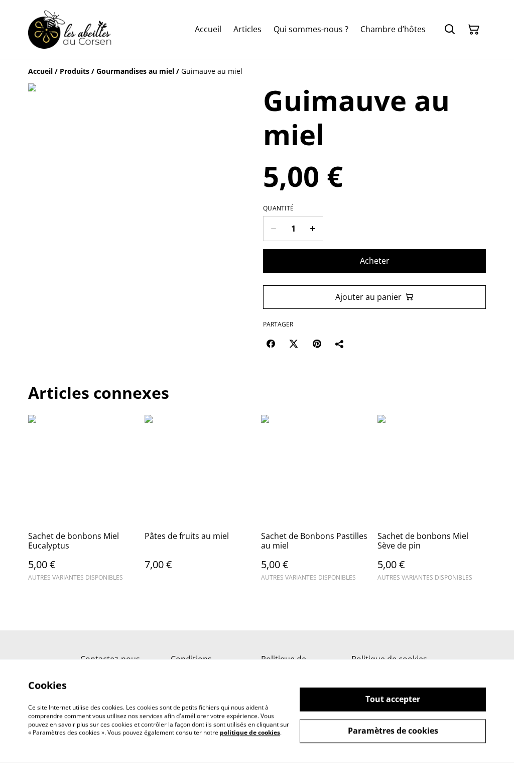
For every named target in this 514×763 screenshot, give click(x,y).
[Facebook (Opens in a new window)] (270, 343)
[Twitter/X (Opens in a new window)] (293, 343)
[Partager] (339, 343)
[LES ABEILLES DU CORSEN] (70, 29)
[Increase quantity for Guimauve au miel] (313, 228)
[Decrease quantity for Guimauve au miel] (273, 228)
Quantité (278, 208)
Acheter (375, 260)
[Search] (450, 30)
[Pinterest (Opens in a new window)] (316, 343)
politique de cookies (250, 732)
